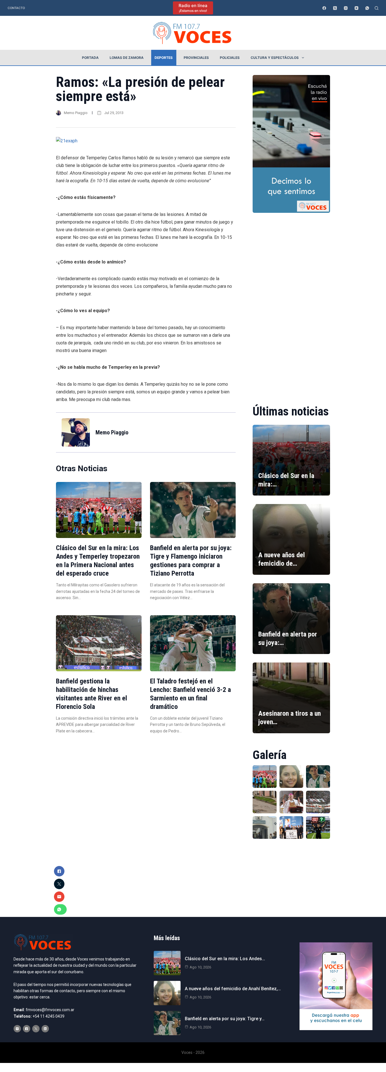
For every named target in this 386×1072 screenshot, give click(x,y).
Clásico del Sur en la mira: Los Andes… (225, 958)
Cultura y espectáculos (275, 57)
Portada (90, 57)
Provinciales (196, 57)
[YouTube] (356, 8)
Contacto (16, 8)
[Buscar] (376, 8)
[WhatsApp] (367, 8)
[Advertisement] (291, 305)
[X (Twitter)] (335, 8)
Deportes (164, 57)
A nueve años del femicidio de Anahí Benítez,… (233, 988)
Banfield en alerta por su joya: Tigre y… (224, 1018)
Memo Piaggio (76, 113)
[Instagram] (346, 8)
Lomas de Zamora (127, 57)
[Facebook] (324, 8)
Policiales (230, 57)
